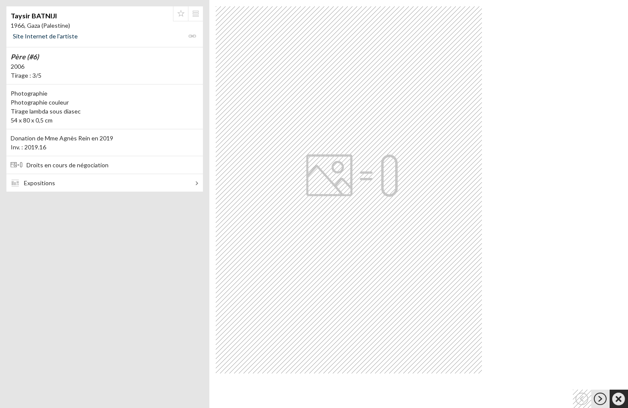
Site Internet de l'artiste (45, 36)
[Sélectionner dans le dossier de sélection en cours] (180, 13)
